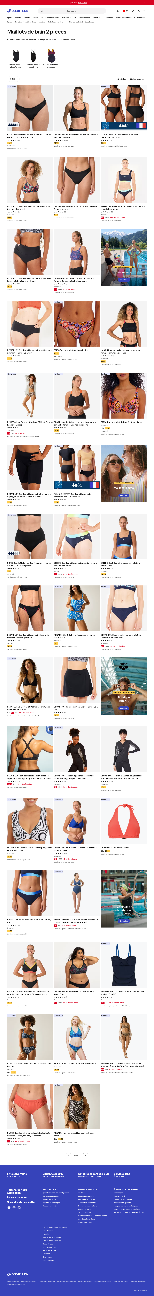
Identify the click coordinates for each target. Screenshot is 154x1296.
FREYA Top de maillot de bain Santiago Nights (121, 422)
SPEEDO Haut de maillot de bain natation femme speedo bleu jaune (123, 207)
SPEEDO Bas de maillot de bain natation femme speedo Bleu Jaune (76, 564)
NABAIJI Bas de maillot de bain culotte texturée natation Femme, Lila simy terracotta (29, 1134)
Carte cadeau (139, 18)
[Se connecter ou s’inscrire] (138, 10)
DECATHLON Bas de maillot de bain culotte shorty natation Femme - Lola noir (30, 351)
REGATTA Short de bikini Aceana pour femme (74, 635)
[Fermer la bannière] (145, 2)
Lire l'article (124, 921)
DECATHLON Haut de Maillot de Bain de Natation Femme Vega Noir (76, 136)
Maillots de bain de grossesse (50, 66)
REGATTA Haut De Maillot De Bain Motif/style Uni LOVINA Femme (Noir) (29, 708)
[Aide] (133, 10)
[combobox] (138, 79)
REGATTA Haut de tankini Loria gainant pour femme (74, 1134)
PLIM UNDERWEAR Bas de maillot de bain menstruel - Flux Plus (119, 136)
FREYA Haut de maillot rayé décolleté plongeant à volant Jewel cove (30, 849)
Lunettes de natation (26, 40)
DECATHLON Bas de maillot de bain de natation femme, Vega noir (75, 207)
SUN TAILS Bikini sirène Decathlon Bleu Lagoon (75, 1063)
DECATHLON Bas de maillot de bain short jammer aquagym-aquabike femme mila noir (29, 495)
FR (127, 11)
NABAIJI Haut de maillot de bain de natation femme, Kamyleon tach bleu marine (74, 279)
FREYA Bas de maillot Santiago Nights (71, 350)
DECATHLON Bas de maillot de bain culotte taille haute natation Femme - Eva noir (29, 279)
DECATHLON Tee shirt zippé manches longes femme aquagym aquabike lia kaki (74, 777)
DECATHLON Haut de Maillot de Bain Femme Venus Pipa (74, 992)
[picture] (30, 108)
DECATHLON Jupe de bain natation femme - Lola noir (76, 708)
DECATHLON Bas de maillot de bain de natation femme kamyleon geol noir (28, 636)
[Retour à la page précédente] (68, 1155)
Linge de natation (48, 40)
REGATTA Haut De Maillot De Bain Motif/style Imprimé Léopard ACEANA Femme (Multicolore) (122, 1064)
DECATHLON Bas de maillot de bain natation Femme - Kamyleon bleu (121, 636)
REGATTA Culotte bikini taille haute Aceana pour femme (29, 1064)
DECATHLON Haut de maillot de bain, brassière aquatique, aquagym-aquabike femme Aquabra (29, 777)
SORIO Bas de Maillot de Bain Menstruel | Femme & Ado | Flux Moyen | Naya (29, 564)
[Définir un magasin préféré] (118, 10)
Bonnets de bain (67, 40)
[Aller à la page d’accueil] (17, 10)
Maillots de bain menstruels (33, 66)
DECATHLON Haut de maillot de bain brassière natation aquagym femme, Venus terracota (28, 992)
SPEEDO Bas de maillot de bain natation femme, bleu (29, 921)
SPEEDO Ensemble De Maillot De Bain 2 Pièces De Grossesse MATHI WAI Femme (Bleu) (76, 921)
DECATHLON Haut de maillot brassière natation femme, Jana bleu (75, 849)
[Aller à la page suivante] (85, 1155)
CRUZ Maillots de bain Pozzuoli (115, 848)
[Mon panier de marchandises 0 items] (144, 10)
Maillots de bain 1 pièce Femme (16, 66)
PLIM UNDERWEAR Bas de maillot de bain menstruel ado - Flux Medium (72, 495)
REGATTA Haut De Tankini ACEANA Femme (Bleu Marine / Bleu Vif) (123, 992)
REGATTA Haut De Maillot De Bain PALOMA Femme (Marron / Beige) (30, 423)
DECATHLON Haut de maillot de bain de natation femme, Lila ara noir (29, 207)
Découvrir (123, 495)
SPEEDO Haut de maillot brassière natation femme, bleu (120, 564)
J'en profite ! (124, 280)
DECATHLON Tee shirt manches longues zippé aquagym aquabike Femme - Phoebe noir (122, 777)
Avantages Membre (124, 18)
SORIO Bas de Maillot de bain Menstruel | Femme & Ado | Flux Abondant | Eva (29, 136)
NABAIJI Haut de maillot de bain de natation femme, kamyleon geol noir (121, 351)
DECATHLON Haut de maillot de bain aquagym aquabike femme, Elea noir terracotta (75, 423)
